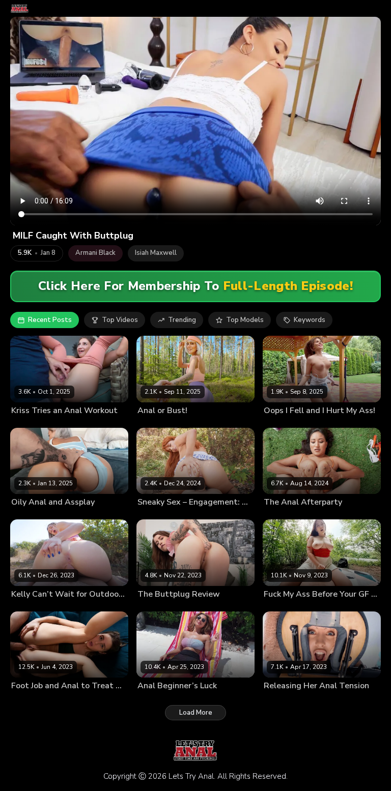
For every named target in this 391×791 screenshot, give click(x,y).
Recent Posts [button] (50, 320)
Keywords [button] (309, 320)
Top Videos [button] (120, 320)
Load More (195, 712)
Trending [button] (182, 320)
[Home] (19, 8)
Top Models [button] (245, 320)
